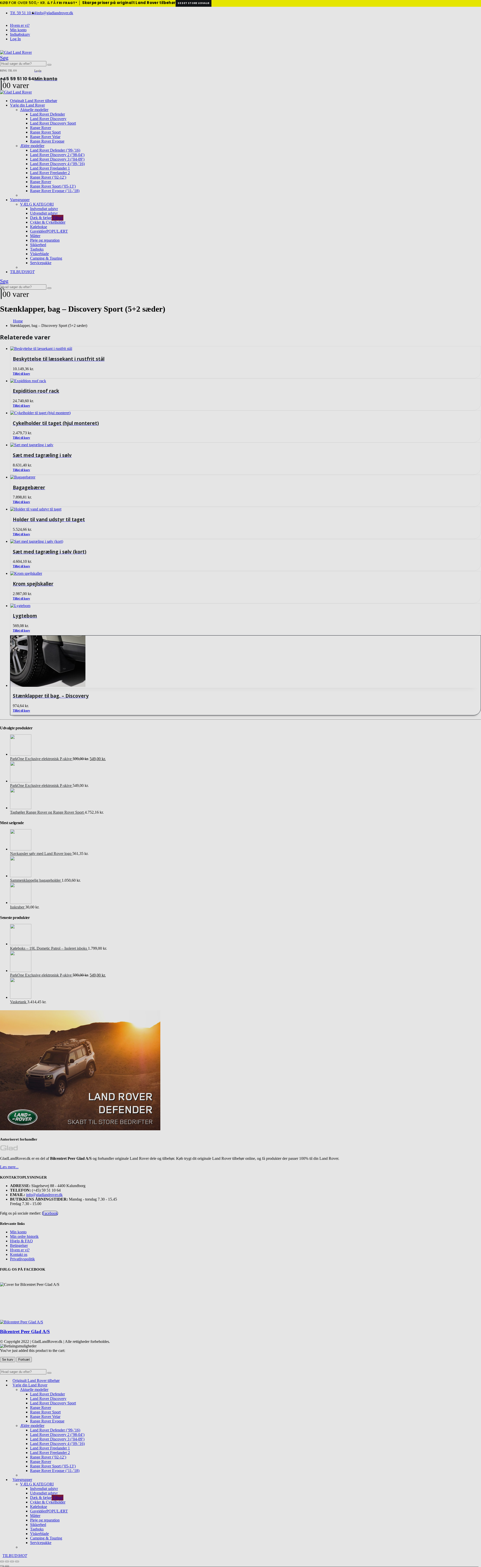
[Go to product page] (245, 662)
